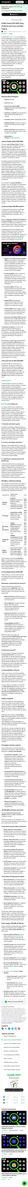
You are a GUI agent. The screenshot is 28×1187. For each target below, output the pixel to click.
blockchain (23, 171)
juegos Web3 (13, 37)
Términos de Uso (18, 1021)
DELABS (3, 72)
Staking (5, 404)
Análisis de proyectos (13, 1130)
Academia (7, 19)
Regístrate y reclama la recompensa (14, 1090)
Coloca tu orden (8, 971)
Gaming (10, 33)
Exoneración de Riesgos (6, 1023)
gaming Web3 (22, 162)
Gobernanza (7, 380)
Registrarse (15, 14)
